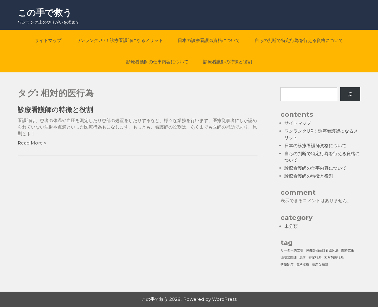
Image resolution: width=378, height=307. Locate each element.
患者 (302, 257)
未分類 (291, 226)
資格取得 (302, 265)
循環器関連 (289, 257)
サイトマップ (48, 40)
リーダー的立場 (292, 250)
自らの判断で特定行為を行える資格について (299, 40)
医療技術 (347, 250)
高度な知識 (320, 265)
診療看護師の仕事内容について (157, 61)
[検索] (350, 94)
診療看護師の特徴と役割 (227, 61)
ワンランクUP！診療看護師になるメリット (119, 40)
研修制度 (287, 265)
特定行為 (315, 257)
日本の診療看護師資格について (209, 40)
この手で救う (45, 12)
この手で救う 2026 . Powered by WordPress (189, 299)
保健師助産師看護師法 (322, 250)
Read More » (32, 143)
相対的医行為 (334, 257)
